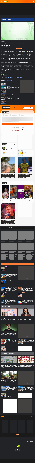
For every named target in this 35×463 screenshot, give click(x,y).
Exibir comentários (11, 48)
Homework (5, 77)
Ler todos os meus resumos (17, 123)
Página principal (5, 1)
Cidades (6, 292)
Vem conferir (9, 139)
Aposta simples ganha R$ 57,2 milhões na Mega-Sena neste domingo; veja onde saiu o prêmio (11, 389)
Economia (5, 16)
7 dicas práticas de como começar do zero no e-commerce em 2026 (25, 318)
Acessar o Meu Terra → (15, 107)
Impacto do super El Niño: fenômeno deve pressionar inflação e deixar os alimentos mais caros (8, 382)
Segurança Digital (8, 339)
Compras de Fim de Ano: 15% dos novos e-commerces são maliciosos (11, 341)
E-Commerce (3, 41)
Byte (6, 299)
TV (22, 299)
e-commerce (9, 16)
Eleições (6, 279)
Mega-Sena (7, 386)
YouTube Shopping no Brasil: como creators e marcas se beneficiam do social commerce (8, 334)
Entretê (6, 266)
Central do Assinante (25, 1)
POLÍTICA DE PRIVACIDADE (26, 447)
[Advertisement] (25, 348)
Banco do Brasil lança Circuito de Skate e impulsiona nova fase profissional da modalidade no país (28, 389)
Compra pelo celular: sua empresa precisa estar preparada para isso (8, 318)
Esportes (24, 386)
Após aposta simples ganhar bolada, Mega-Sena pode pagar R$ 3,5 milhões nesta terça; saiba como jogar (9, 366)
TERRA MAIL (18, 1)
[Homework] (2, 75)
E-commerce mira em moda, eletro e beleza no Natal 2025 (11, 347)
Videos (13, 16)
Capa (1, 16)
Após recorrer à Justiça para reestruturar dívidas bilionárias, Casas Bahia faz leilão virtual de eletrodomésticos (11, 395)
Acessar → (15, 144)
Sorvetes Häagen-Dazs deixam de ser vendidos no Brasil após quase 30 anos (26, 366)
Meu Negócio (16, 77)
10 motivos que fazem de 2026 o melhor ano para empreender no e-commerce (28, 341)
